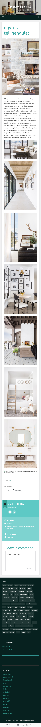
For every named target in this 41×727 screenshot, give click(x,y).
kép (15, 610)
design (29, 588)
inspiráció (6, 695)
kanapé (14, 604)
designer (5, 591)
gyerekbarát (29, 597)
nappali (19, 616)
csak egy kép (7, 686)
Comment (29, 568)
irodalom (6, 698)
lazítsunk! (34, 610)
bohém (10, 585)
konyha (30, 607)
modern (9, 526)
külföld (27, 610)
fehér (16, 594)
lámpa (9, 613)
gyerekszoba (13, 600)
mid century (23, 613)
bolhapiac (23, 585)
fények (31, 594)
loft (4, 613)
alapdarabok (7, 674)
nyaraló (31, 616)
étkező (12, 632)
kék (10, 610)
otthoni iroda (19, 619)
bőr (16, 588)
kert (34, 604)
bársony (30, 585)
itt (10, 481)
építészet (5, 632)
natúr (24, 616)
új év (18, 632)
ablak (4, 585)
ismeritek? (6, 701)
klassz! (9, 523)
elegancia (5, 594)
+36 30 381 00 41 (7, 649)
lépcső (15, 613)
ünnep (23, 632)
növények (10, 619)
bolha (16, 585)
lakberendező (6, 646)
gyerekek (5, 600)
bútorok (10, 588)
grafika (22, 597)
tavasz (24, 625)
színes (4, 625)
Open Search (37, 17)
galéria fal (14, 597)
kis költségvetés (12, 607)
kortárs (5, 610)
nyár (4, 619)
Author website (14, 512)
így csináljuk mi (8, 677)
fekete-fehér (23, 594)
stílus (28, 622)
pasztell (15, 526)
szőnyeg (11, 625)
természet (5, 629)
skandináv (22, 622)
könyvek (20, 610)
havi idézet (23, 600)
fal (11, 594)
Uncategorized (7, 713)
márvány (12, 616)
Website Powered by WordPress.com (20, 721)
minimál (31, 613)
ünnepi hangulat (8, 680)
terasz (30, 625)
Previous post (11, 534)
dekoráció (22, 588)
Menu (3, 17)
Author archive (10, 512)
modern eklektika (20, 6)
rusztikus (22, 526)
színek (34, 622)
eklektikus (29, 591)
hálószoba (31, 600)
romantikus (6, 622)
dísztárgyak (13, 591)
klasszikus (22, 607)
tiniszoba (28, 629)
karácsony (21, 604)
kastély (29, 604)
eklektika (21, 591)
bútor (4, 588)
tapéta (18, 625)
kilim (4, 607)
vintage (35, 629)
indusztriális (6, 604)
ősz (28, 632)
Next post (10, 537)
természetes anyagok (17, 629)
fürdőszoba (6, 597)
